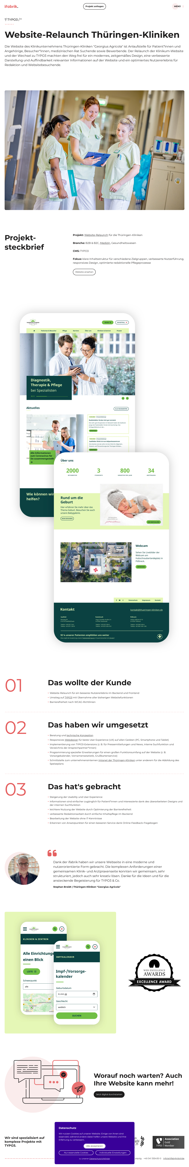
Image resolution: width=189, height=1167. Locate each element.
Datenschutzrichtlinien (99, 1159)
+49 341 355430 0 (152, 1158)
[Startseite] (11, 6)
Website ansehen (84, 272)
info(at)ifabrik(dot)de (173, 1158)
